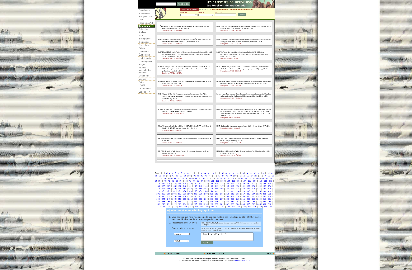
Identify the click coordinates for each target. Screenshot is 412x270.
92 (173, 181)
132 (259, 184)
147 (222, 186)
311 (159, 207)
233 (211, 196)
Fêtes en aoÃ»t (146, 23)
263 (253, 199)
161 (179, 189)
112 (270, 181)
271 (179, 202)
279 (222, 202)
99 (202, 181)
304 (237, 204)
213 (222, 194)
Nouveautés (144, 13)
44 (210, 176)
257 (222, 199)
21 (234, 173)
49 (231, 176)
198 (259, 191)
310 (269, 204)
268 (163, 202)
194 (237, 191)
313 (169, 207)
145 (211, 186)
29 (268, 173)
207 (190, 194)
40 (193, 176)
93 (177, 181)
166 (206, 189)
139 (179, 186)
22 (238, 173)
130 (248, 184)
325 (233, 207)
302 (227, 204)
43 (206, 176)
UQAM (142, 85)
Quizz (141, 82)
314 (175, 207)
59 (273, 176)
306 (248, 204)
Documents (144, 51)
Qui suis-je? (144, 92)
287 (264, 202)
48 (227, 176)
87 (271, 178)
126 (227, 184)
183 (179, 191)
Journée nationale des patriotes (145, 70)
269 (168, 202)
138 (174, 186)
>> (270, 207)
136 (163, 186)
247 (168, 199)
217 (243, 194)
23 (242, 173)
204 (174, 194)
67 (187, 178)
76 (225, 178)
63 (170, 178)
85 (263, 178)
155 (264, 186)
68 (191, 178)
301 (222, 204)
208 (195, 194)
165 (200, 189)
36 (177, 176)
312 (164, 207)
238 (237, 196)
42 (202, 176)
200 (269, 191)
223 (158, 196)
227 (179, 196)
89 (160, 181)
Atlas (141, 35)
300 (216, 204)
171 (232, 189)
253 (200, 199)
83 (254, 178)
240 (248, 196)
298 (206, 204)
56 (260, 176)
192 (227, 191)
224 (163, 196)
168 (216, 189)
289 (158, 204)
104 (228, 181)
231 (200, 196)
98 (198, 181)
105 (233, 181)
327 (244, 207)
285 (253, 202)
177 (264, 189)
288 (269, 202)
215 (232, 194)
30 (272, 173)
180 (163, 191)
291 (168, 204)
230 (195, 196)
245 (158, 199)
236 (227, 196)
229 (190, 196)
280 (227, 202)
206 (184, 194)
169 (222, 189)
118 (184, 184)
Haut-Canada (145, 58)
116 (174, 184)
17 (217, 173)
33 (164, 176)
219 (253, 194)
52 (244, 176)
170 (227, 189)
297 (200, 204)
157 (158, 189)
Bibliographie (144, 39)
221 (264, 194)
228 (184, 196)
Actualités (143, 29)
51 (240, 176)
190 (216, 191)
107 (244, 181)
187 (200, 191)
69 (196, 178)
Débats (142, 48)
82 (250, 178)
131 (253, 184)
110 (260, 181)
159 (168, 189)
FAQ (141, 20)
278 (216, 202)
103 (223, 181)
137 (168, 186)
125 (222, 184)
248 (174, 199)
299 (211, 204)
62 (166, 178)
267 (158, 202)
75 (221, 178)
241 (253, 196)
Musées (142, 79)
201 (158, 194)
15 (209, 173)
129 (243, 184)
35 (173, 176)
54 (252, 176)
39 (189, 176)
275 (200, 202)
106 (239, 181)
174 (248, 189)
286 (259, 202)
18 (221, 173)
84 (258, 178)
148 (227, 186)
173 (243, 189)
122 (206, 184)
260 (237, 199)
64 (175, 178)
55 (256, 176)
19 (226, 173)
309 (264, 204)
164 (195, 189)
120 (195, 184)
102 (217, 181)
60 (158, 178)
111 (265, 181)
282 (237, 202)
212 (216, 194)
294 (184, 204)
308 (259, 204)
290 (163, 204)
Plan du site (144, 10)
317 (191, 207)
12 (196, 173)
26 (255, 173)
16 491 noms (145, 88)
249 (179, 199)
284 (248, 202)
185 (190, 191)
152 (248, 186)
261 (243, 199)
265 (264, 199)
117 (179, 184)
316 (185, 207)
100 (207, 181)
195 (243, 191)
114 (163, 184)
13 (201, 173)
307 (253, 204)
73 (212, 178)
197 (253, 191)
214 (227, 194)
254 (206, 199)
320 (207, 207)
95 (185, 181)
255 (211, 199)
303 (232, 204)
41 (198, 176)
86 (267, 178)
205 (179, 194)
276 (206, 202)
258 (227, 199)
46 (219, 176)
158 (163, 189)
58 (269, 176)
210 (206, 194)
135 (158, 186)
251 (190, 199)
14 (205, 173)
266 (269, 199)
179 (158, 191)
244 (269, 196)
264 (259, 199)
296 (195, 204)
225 (168, 196)
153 (253, 186)
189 (211, 191)
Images (142, 64)
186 (195, 191)
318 (196, 207)
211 (211, 194)
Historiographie (145, 61)
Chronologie (144, 45)
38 (185, 176)
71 (204, 178)
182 (174, 191)
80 (242, 178)
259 (232, 199)
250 (184, 199)
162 (184, 189)
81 (246, 178)
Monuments (144, 76)
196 (248, 191)
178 (269, 189)
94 (181, 181)
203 (168, 194)
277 (211, 202)
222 (269, 194)
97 (194, 181)
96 (190, 181)
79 (237, 178)
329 (254, 207)
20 (230, 173)
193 (232, 191)
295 (190, 204)
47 (223, 176)
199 (264, 191)
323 (223, 207)
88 (156, 181)
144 (206, 186)
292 (174, 204)
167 (211, 189)
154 (259, 186)
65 (179, 178)
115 (168, 184)
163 (190, 189)
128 (237, 184)
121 (200, 184)
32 (160, 176)
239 (243, 196)
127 (232, 184)
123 (211, 184)
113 (158, 184)
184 (184, 191)
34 (168, 176)
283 (243, 202)
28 (263, 173)
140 (184, 186)
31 (156, 176)
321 (212, 207)
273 (190, 202)
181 (168, 191)
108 (249, 181)
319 (201, 207)
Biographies (144, 42)
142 (195, 186)
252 (195, 199)
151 (243, 186)
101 (212, 181)
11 (192, 173)
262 (248, 199)
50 (235, 176)
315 (180, 207)
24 (247, 173)
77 (229, 178)
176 (259, 189)
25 (251, 173)
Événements (144, 55)
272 (184, 202)
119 (190, 184)
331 (265, 207)
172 (237, 189)
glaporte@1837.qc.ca (242, 260)
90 (165, 181)
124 (216, 184)
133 (264, 184)
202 (163, 194)
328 (249, 207)
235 (222, 196)
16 (213, 173)
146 (216, 186)
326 (238, 207)
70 (200, 178)
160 (174, 189)
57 (265, 176)
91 (169, 181)
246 (163, 199)
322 (217, 207)
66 (183, 178)
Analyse (142, 32)
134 (269, 184)
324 (228, 207)
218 (248, 194)
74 (216, 178)
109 (255, 181)
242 (259, 196)
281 (232, 202)
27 (259, 173)
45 (214, 176)
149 (232, 186)
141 (190, 186)
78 (233, 178)
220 (259, 194)
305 (243, 204)
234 (216, 196)
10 (188, 173)
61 (162, 178)
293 (179, 204)
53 (248, 176)
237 (232, 196)
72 (208, 178)
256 (216, 199)
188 (206, 191)
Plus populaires (146, 16)
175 (253, 189)
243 (264, 196)
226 (174, 196)
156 (269, 186)
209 (200, 194)
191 (222, 191)
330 (260, 207)
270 (174, 202)
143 (200, 186)
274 (195, 202)
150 (237, 186)
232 (206, 196)
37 (181, 176)
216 (237, 194)
